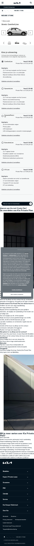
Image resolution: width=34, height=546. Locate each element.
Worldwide (5, 516)
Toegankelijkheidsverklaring (10, 529)
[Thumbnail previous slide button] (3, 43)
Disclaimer (13, 516)
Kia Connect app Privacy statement (12, 526)
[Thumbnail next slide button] (30, 43)
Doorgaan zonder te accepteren (24, 249)
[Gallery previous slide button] (3, 32)
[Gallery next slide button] (30, 32)
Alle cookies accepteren (17, 294)
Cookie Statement (7, 522)
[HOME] (2, 10)
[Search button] (31, 3)
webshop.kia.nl (12, 255)
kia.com (26, 253)
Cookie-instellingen (17, 289)
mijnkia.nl (5, 255)
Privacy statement (7, 519)
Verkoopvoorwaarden (20, 519)
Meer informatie (4, 437)
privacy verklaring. (22, 284)
